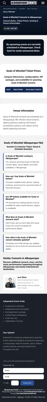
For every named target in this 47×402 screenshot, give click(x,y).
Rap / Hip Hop (32, 9)
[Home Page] (24, 3)
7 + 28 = (6, 383)
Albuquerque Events (10, 9)
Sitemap (21, 397)
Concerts (22, 9)
